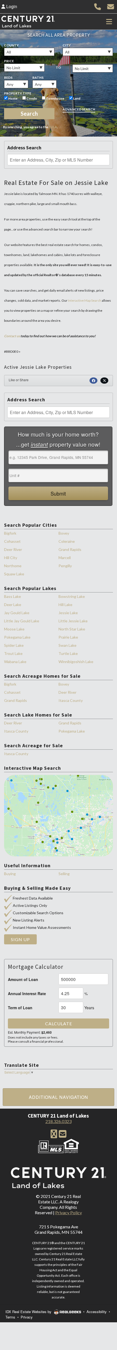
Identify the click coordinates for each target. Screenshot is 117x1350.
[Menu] (109, 21)
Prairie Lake (68, 637)
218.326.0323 (58, 1121)
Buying (10, 873)
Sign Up (20, 939)
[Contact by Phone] (97, 5)
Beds (8, 77)
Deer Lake (12, 604)
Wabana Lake (15, 661)
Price (9, 61)
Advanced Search (79, 109)
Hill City (10, 557)
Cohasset (12, 541)
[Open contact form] (110, 5)
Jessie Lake (68, 612)
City (67, 45)
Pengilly (65, 565)
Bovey (64, 533)
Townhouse (54, 98)
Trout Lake (13, 653)
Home (12, 98)
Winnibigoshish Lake (76, 661)
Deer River (13, 549)
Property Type (17, 93)
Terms (10, 1317)
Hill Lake (65, 604)
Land (76, 98)
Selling (64, 873)
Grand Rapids (70, 549)
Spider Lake (14, 645)
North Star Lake (72, 629)
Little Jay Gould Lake (21, 621)
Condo (31, 98)
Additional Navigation (58, 1097)
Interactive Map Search (84, 300)
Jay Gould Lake (16, 612)
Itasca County (71, 700)
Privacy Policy (68, 1212)
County (11, 45)
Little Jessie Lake (73, 621)
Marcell (65, 557)
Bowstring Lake (72, 596)
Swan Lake (67, 645)
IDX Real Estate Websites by (29, 1311)
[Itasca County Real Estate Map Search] (58, 815)
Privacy (27, 1317)
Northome (12, 565)
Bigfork (10, 533)
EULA (53, 127)
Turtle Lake (68, 653)
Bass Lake (12, 596)
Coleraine (67, 541)
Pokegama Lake (17, 637)
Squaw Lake (14, 574)
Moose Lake (14, 629)
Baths (38, 77)
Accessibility (97, 1311)
